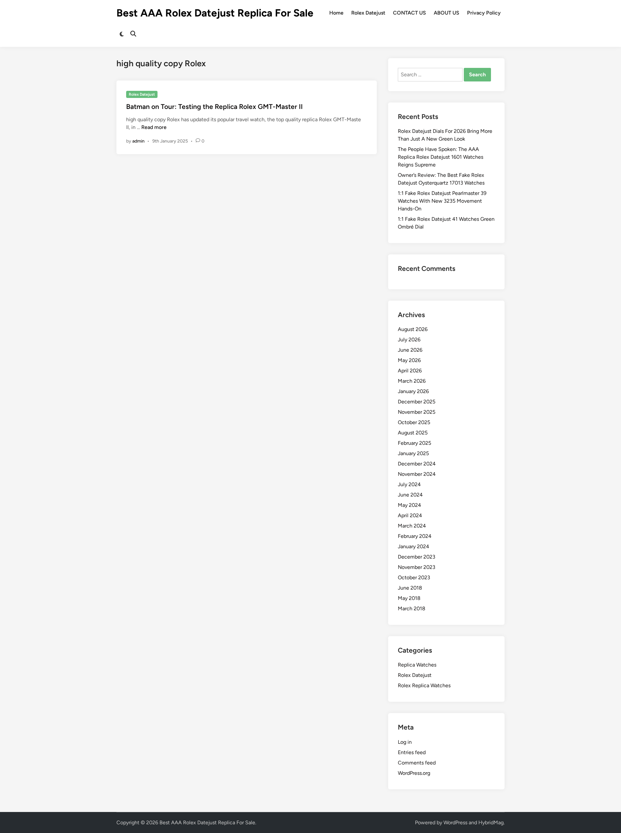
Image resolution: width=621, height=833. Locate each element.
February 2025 (414, 443)
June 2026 (410, 350)
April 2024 (410, 515)
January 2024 (413, 546)
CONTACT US (409, 13)
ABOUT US (446, 13)
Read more (154, 127)
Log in (405, 742)
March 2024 (412, 526)
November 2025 (416, 412)
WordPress (455, 822)
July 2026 (409, 339)
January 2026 (413, 391)
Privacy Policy (484, 13)
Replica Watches (417, 665)
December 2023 (416, 557)
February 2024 (414, 536)
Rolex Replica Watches (424, 685)
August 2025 (413, 433)
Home (336, 13)
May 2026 (409, 360)
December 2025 (416, 402)
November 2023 (416, 567)
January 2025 (413, 453)
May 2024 (409, 505)
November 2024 (417, 474)
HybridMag (491, 822)
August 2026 (413, 329)
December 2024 (417, 464)
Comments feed (417, 763)
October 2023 (414, 577)
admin (138, 141)
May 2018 (409, 598)
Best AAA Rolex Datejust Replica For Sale (214, 13)
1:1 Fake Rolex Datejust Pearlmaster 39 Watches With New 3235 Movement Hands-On (442, 201)
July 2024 (409, 484)
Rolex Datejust (368, 13)
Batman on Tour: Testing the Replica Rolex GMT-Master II (214, 106)
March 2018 (411, 608)
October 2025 (414, 422)
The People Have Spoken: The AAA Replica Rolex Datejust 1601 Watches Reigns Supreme (440, 157)
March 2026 (412, 381)
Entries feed (412, 752)
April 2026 (410, 371)
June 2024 (410, 495)
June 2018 (410, 588)
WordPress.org (414, 773)
